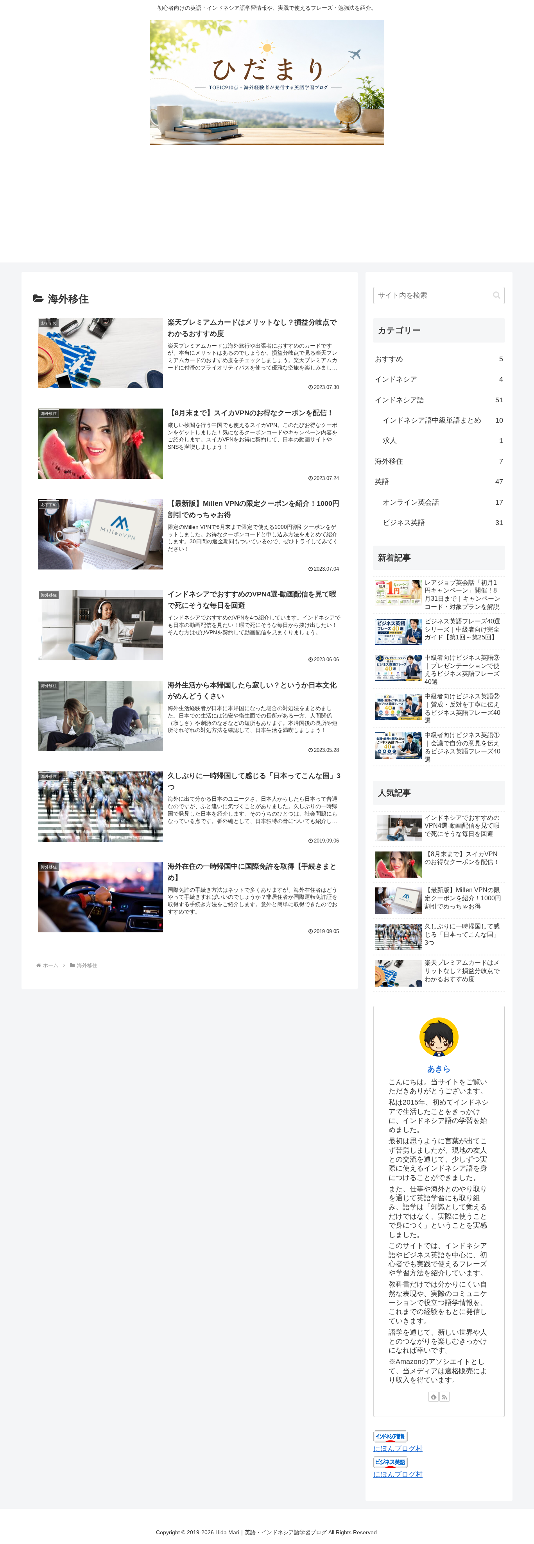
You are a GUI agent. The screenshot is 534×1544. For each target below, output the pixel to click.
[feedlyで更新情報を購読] (433, 1397)
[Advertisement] (267, 207)
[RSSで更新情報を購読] (444, 1397)
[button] (497, 295)
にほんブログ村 (398, 1449)
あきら (439, 1068)
